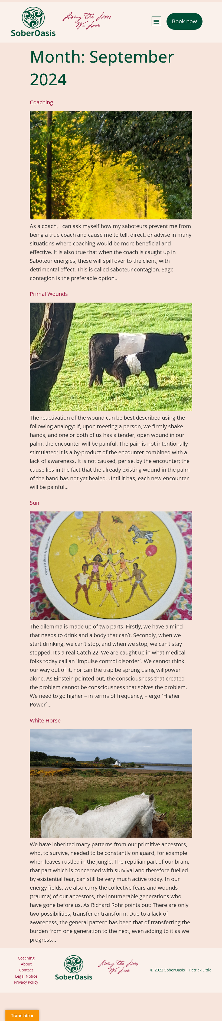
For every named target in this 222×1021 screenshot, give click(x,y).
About (26, 964)
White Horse (45, 720)
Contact (26, 970)
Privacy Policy (26, 982)
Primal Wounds (49, 293)
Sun (34, 502)
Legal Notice (26, 976)
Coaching (41, 102)
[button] (156, 21)
